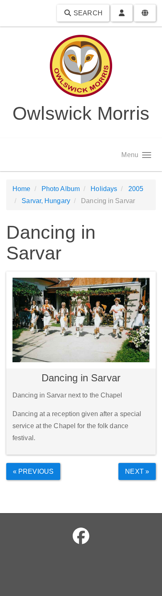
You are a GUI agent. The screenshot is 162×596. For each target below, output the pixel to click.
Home (21, 188)
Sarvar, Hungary (46, 200)
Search (87, 13)
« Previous (33, 471)
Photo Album (61, 188)
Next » (137, 471)
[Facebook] (81, 536)
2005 (135, 188)
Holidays (104, 188)
